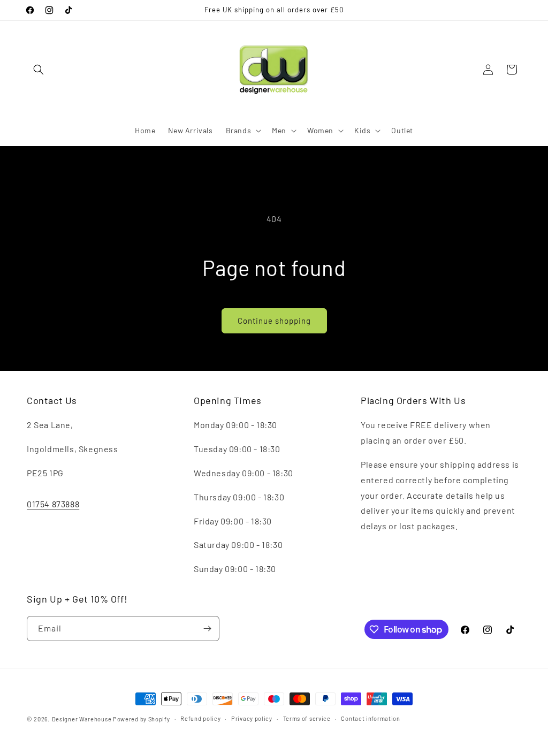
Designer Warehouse (82, 718)
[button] (38, 69)
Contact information (370, 718)
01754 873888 (53, 504)
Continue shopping (274, 320)
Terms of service (307, 718)
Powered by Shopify (141, 718)
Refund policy (200, 718)
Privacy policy (251, 718)
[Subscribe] (207, 628)
